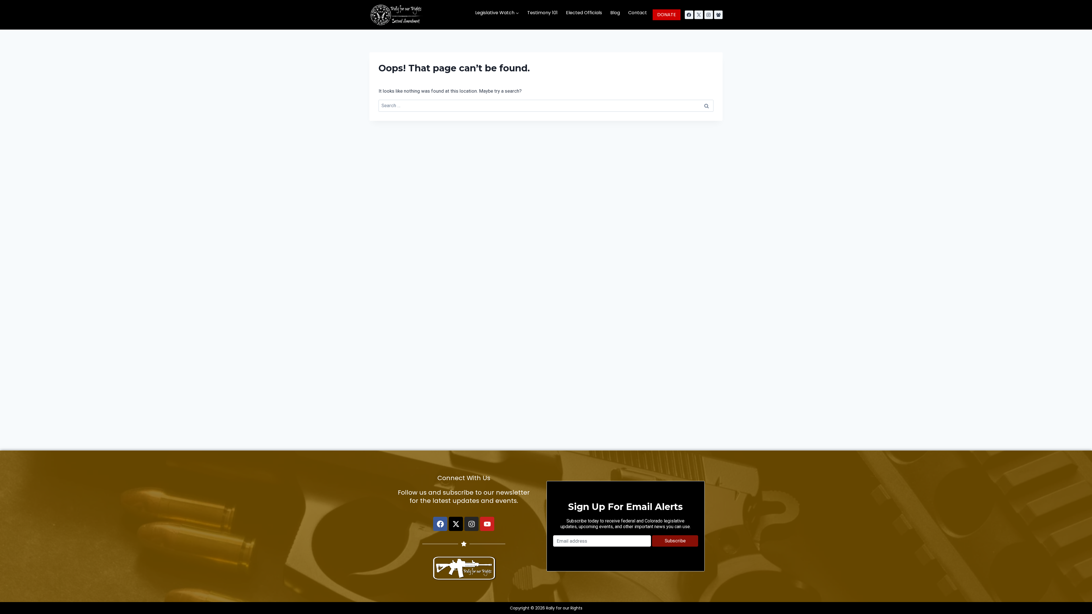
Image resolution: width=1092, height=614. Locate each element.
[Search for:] (546, 105)
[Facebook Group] (718, 15)
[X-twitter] (456, 524)
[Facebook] (689, 15)
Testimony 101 (542, 12)
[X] (698, 15)
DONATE (666, 14)
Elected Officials (584, 12)
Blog (615, 12)
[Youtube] (487, 524)
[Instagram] (708, 15)
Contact (637, 12)
